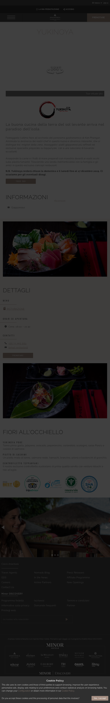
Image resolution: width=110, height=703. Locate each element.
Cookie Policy (68, 691)
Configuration (24, 691)
